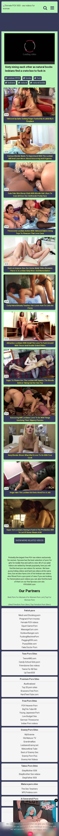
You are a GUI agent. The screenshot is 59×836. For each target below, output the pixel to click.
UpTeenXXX (29, 673)
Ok (30, 834)
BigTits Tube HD (29, 709)
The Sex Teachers (29, 789)
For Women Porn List (35, 597)
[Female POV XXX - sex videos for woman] (19, 7)
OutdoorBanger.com (29, 633)
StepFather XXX (29, 778)
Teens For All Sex (29, 669)
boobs (28, 78)
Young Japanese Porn (29, 713)
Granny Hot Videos (29, 759)
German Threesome (29, 720)
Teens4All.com (29, 658)
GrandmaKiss (29, 742)
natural (23, 83)
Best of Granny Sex (29, 752)
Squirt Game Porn (29, 626)
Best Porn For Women (16, 597)
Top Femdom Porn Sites (40, 604)
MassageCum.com (29, 629)
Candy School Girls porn (29, 662)
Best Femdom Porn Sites (19, 604)
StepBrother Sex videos (29, 774)
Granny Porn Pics (29, 756)
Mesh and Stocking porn (29, 615)
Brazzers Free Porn (29, 691)
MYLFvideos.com (29, 792)
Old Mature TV (29, 738)
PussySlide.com (29, 644)
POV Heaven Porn (29, 705)
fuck (39, 78)
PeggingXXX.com (29, 640)
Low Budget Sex (29, 716)
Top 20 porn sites (29, 687)
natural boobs (38, 83)
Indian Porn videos (29, 723)
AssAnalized (29, 684)
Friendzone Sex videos (29, 665)
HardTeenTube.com (30, 694)
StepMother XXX (29, 770)
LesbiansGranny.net (29, 745)
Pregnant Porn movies (29, 619)
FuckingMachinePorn (29, 636)
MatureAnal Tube (29, 749)
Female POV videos (29, 622)
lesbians (11, 83)
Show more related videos (30, 540)
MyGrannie (29, 734)
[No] (55, 829)
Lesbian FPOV (13, 78)
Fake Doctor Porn (29, 647)
